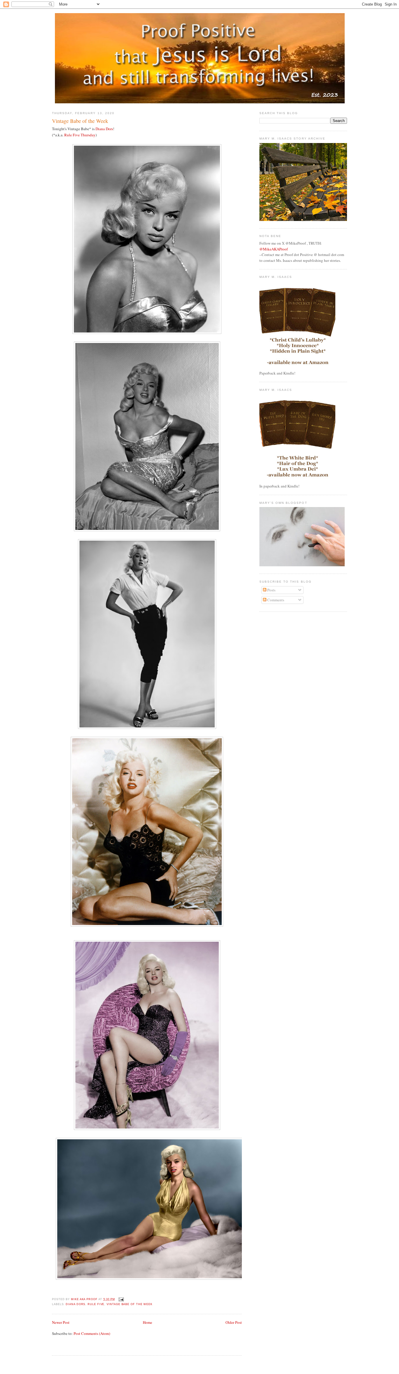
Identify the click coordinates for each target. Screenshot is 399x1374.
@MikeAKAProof (273, 249)
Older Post (233, 1322)
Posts (270, 590)
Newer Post (61, 1322)
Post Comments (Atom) (92, 1333)
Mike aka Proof (84, 1299)
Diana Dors (104, 128)
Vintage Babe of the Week (129, 1304)
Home (147, 1322)
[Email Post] (120, 1299)
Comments (275, 599)
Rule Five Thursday (80, 134)
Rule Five (96, 1304)
